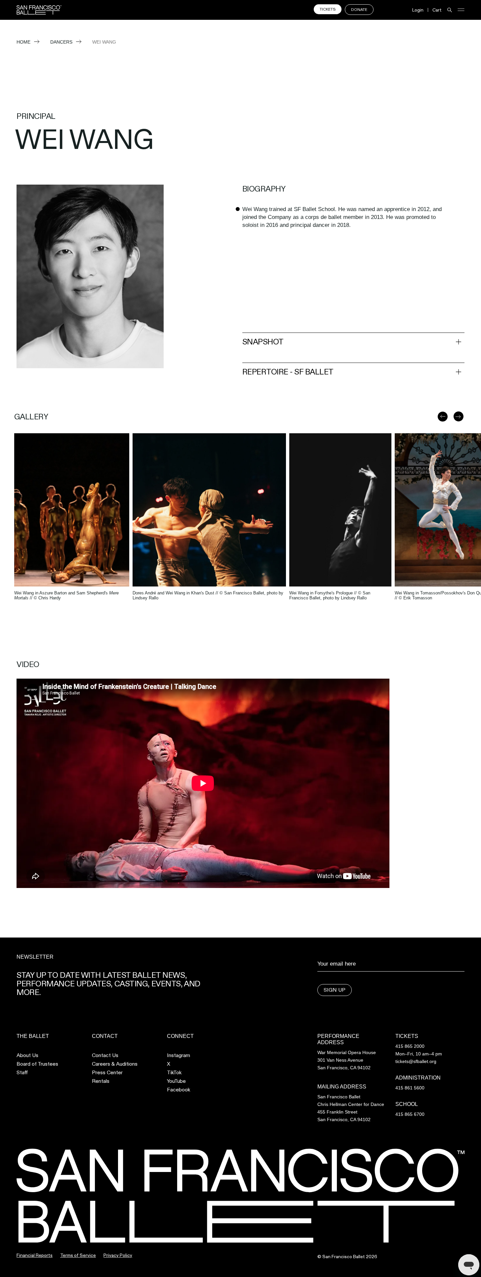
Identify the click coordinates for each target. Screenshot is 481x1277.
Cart (437, 10)
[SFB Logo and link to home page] (39, 10)
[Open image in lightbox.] (71, 509)
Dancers (61, 42)
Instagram (178, 1055)
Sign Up (334, 990)
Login (417, 10)
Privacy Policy (117, 1255)
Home (23, 42)
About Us (27, 1055)
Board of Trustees (37, 1064)
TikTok (174, 1073)
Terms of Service (78, 1255)
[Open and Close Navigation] (461, 9)
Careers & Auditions (115, 1064)
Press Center (107, 1073)
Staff (22, 1073)
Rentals (100, 1081)
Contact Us (105, 1055)
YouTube (176, 1081)
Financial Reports (35, 1255)
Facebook (178, 1090)
